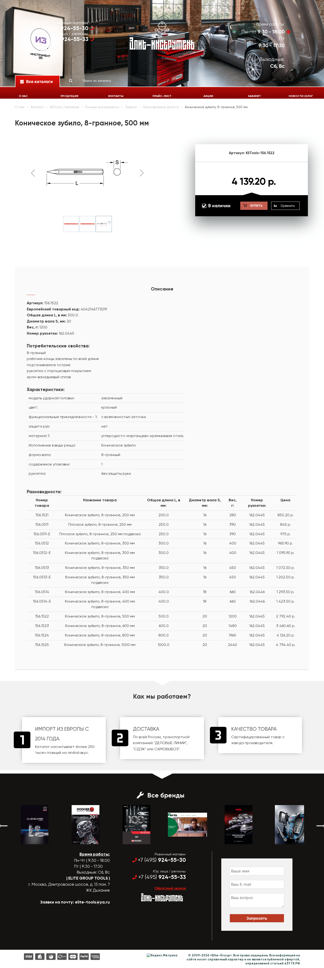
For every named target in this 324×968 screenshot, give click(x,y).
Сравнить (288, 205)
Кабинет (254, 96)
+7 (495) (64, 28)
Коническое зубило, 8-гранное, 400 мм (100, 592)
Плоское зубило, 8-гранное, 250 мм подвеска (100, 534)
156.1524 (42, 635)
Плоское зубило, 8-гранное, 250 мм (100, 524)
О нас (23, 96)
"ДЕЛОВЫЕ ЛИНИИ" (170, 743)
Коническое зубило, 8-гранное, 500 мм (100, 616)
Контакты (115, 96)
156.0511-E (41, 534)
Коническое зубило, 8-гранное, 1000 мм (99, 644)
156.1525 (42, 644)
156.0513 (42, 567)
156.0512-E (42, 552)
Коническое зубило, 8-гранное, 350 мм (100, 567)
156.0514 (42, 592)
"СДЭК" (139, 749)
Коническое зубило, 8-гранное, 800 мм (100, 635)
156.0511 (41, 524)
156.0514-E (42, 601)
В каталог (38, 840)
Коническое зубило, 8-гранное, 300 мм (100, 543)
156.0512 (42, 543)
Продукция (69, 96)
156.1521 (42, 515)
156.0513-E (42, 577)
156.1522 (42, 616)
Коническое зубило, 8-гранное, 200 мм (100, 515)
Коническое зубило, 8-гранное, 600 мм (100, 625)
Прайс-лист (162, 96)
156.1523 (42, 625)
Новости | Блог (301, 96)
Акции (208, 96)
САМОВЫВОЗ (166, 749)
